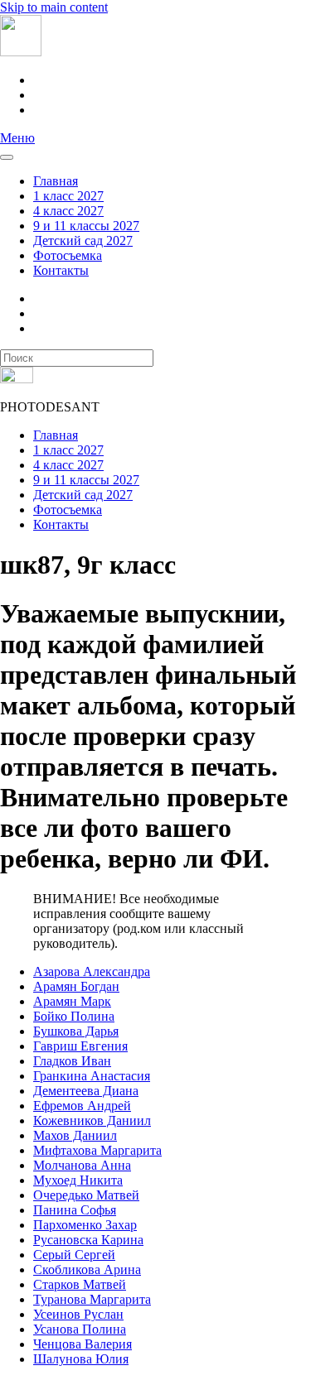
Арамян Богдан (76, 986)
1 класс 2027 (68, 196)
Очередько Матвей (86, 1195)
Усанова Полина (79, 1329)
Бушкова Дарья (76, 1031)
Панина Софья (74, 1210)
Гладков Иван (72, 1061)
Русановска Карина (88, 1240)
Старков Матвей (79, 1284)
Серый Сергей (74, 1255)
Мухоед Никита (78, 1180)
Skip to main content (54, 7)
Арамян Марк (72, 1001)
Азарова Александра (91, 971)
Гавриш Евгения (80, 1046)
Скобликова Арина (87, 1269)
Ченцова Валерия (82, 1344)
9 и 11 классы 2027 (86, 226)
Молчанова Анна (82, 1165)
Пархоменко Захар (85, 1225)
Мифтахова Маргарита (97, 1150)
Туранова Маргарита (92, 1299)
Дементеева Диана (85, 1091)
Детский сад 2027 (83, 240)
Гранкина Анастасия (91, 1076)
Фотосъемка (67, 255)
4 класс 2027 (68, 211)
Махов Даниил (75, 1135)
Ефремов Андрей (82, 1106)
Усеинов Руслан (78, 1314)
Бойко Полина (73, 1016)
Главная (55, 181)
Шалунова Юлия (81, 1359)
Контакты (61, 270)
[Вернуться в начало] (20, 52)
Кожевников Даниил (92, 1120)
